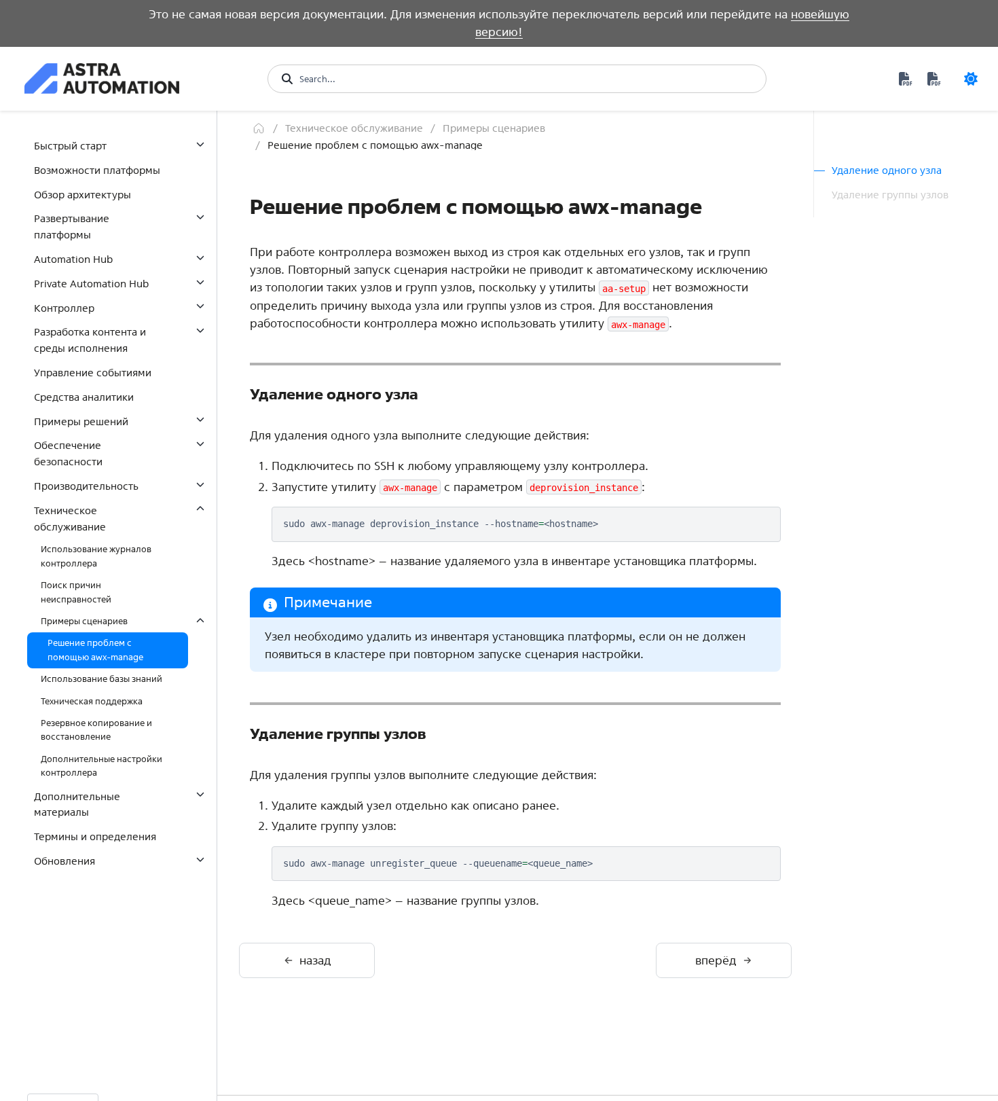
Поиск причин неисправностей (76, 592)
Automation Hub (73, 259)
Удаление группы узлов (890, 194)
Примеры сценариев (84, 621)
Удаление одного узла (887, 170)
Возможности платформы (97, 170)
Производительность (86, 486)
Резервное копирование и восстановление (96, 730)
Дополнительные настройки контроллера (101, 766)
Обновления (64, 861)
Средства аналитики (84, 397)
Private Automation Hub (91, 283)
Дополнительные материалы (77, 804)
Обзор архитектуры (82, 194)
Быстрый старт (70, 145)
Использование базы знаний (101, 679)
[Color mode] (971, 78)
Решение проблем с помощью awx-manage (95, 650)
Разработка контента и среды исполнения (90, 340)
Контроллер (64, 307)
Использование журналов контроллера (96, 556)
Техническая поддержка (92, 701)
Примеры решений (81, 421)
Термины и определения (95, 836)
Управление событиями (92, 372)
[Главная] (258, 127)
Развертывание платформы (71, 226)
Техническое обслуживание (70, 519)
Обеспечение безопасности (68, 453)
